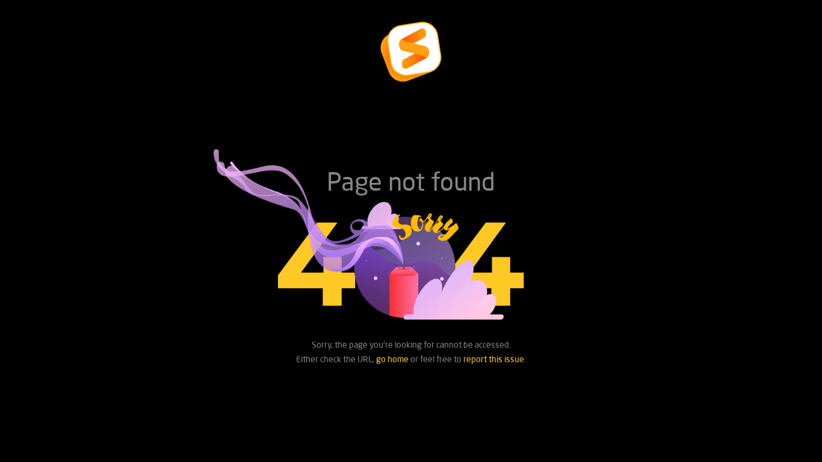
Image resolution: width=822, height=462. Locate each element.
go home (392, 359)
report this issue (493, 359)
